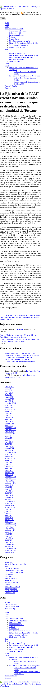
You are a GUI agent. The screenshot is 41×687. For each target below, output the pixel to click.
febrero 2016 (9, 399)
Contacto (8, 88)
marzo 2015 (9, 422)
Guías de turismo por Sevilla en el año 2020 (20, 353)
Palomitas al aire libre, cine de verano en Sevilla (22, 355)
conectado (19, 329)
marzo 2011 (9, 518)
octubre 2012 (9, 481)
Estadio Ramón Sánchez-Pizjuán (21, 57)
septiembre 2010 (10, 530)
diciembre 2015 (10, 403)
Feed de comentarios (12, 606)
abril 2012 (8, 493)
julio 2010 (8, 534)
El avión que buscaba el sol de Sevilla (18, 357)
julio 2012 (8, 487)
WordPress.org (10, 609)
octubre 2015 (9, 407)
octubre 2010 (9, 528)
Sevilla (7, 64)
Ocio (6, 51)
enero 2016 (9, 401)
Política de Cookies (21, 684)
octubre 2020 (9, 387)
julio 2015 (8, 413)
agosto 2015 (9, 411)
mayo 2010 (9, 538)
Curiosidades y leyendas (18, 31)
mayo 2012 (9, 491)
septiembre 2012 (10, 483)
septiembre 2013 (10, 458)
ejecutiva (19, 317)
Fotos (7, 27)
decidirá (12, 317)
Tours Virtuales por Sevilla (18, 45)
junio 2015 (8, 415)
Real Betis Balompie (16, 59)
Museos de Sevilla (15, 61)
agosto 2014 (9, 436)
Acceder (8, 602)
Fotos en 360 (9, 576)
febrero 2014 (9, 448)
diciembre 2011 (10, 501)
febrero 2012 (9, 497)
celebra (37, 315)
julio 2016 (8, 389)
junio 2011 (8, 511)
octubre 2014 (9, 432)
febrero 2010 (9, 544)
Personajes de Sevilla (16, 35)
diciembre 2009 (10, 548)
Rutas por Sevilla (15, 33)
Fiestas (7, 66)
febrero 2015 (9, 424)
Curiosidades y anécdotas (14, 570)
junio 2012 (8, 489)
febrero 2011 (9, 520)
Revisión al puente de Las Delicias (17, 359)
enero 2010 (9, 546)
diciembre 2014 (10, 428)
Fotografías (9, 574)
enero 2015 (9, 426)
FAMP (36, 317)
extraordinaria (28, 317)
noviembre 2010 (10, 526)
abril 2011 (8, 516)
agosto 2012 (9, 485)
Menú (3, 19)
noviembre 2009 (10, 550)
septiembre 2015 (10, 409)
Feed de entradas (11, 604)
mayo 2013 (9, 467)
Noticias (12, 37)
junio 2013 (8, 464)
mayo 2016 (9, 393)
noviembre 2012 (10, 479)
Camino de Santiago (12, 568)
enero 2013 (9, 475)
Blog (6, 49)
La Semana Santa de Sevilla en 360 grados (24, 76)
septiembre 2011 (10, 507)
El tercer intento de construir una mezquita (20, 361)
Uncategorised (10, 593)
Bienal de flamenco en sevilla (19, 41)
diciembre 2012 (10, 477)
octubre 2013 (9, 456)
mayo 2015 (9, 417)
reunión (2, 319)
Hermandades (14, 39)
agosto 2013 (9, 460)
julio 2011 (8, 509)
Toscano (9, 319)
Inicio (7, 23)
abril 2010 (8, 540)
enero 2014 (9, 450)
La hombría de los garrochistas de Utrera (20, 376)
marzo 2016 (9, 397)
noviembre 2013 (10, 454)
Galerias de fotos (11, 578)
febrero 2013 (9, 473)
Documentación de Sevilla (14, 29)
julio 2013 (8, 462)
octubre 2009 (9, 552)
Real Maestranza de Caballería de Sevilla (23, 55)
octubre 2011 (9, 505)
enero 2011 (9, 522)
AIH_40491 (10, 315)
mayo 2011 (9, 514)
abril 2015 (8, 419)
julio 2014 (8, 438)
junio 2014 (8, 440)
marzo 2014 (9, 446)
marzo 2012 (9, 495)
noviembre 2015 (10, 405)
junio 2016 (8, 391)
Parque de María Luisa (17, 53)
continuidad (4, 317)
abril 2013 (8, 469)
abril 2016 (8, 395)
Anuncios (8, 562)
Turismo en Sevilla (11, 591)
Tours (7, 25)
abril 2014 (8, 444)
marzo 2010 (9, 542)
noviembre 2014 (10, 430)
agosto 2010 (9, 532)
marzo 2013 (9, 471)
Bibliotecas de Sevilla (17, 47)
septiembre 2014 (10, 434)
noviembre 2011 (10, 503)
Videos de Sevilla (11, 86)
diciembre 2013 (10, 452)
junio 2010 (8, 536)
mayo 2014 (9, 442)
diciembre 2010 (10, 524)
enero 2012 (9, 499)
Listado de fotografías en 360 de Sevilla (23, 43)
